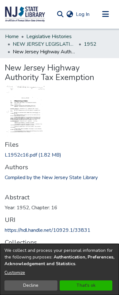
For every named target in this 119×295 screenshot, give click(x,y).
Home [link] (12, 36)
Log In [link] (83, 14)
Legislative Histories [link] (49, 36)
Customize (14, 273)
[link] (33, 154)
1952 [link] (90, 44)
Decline (30, 285)
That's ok (86, 285)
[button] (25, 14)
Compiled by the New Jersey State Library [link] (51, 177)
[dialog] (59, 269)
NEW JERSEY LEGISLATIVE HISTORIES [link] (44, 44)
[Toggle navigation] (105, 14)
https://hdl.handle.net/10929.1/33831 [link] (47, 230)
